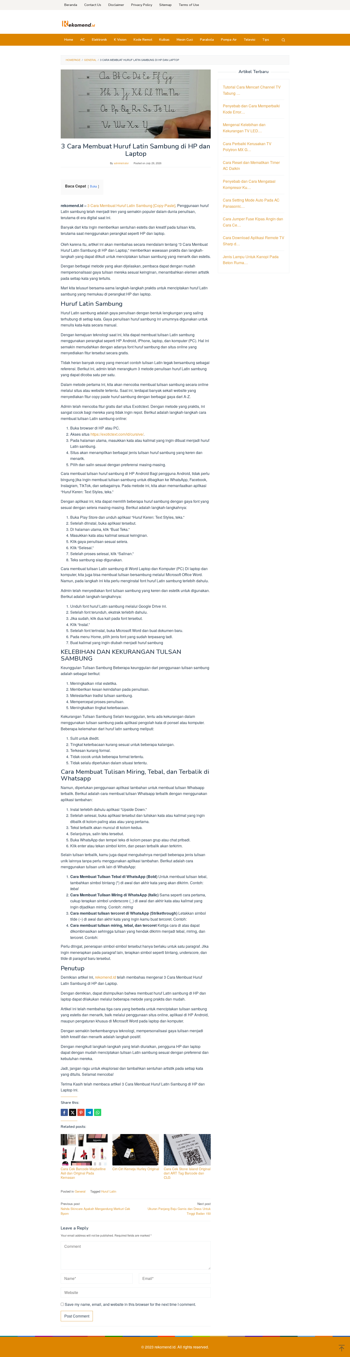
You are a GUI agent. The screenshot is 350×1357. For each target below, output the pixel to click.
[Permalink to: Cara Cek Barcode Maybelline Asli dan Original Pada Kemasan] (84, 1150)
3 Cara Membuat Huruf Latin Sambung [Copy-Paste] (131, 205)
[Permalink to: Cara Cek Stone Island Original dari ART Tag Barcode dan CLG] (187, 1150)
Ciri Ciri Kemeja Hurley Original (135, 1168)
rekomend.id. (166, 1347)
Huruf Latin (108, 1191)
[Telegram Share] (89, 1112)
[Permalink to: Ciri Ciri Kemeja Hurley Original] (135, 1150)
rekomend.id (105, 977)
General (80, 1191)
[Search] (283, 40)
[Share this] (64, 1112)
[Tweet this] (72, 1112)
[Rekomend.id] (78, 23)
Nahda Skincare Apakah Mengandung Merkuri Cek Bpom (95, 1208)
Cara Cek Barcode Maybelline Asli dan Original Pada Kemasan (83, 1173)
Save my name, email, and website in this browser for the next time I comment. (130, 1304)
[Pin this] (81, 1112)
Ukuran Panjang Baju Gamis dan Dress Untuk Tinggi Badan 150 (179, 1208)
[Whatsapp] (97, 1112)
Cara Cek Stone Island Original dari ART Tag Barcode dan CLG (187, 1173)
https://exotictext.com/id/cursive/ (117, 434)
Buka (93, 186)
